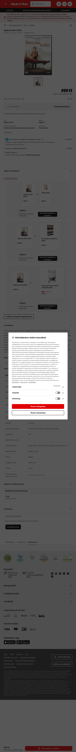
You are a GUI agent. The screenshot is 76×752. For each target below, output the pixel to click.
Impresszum (23, 382)
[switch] (57, 393)
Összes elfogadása (38, 406)
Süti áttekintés (32, 382)
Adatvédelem (15, 382)
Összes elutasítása (38, 413)
